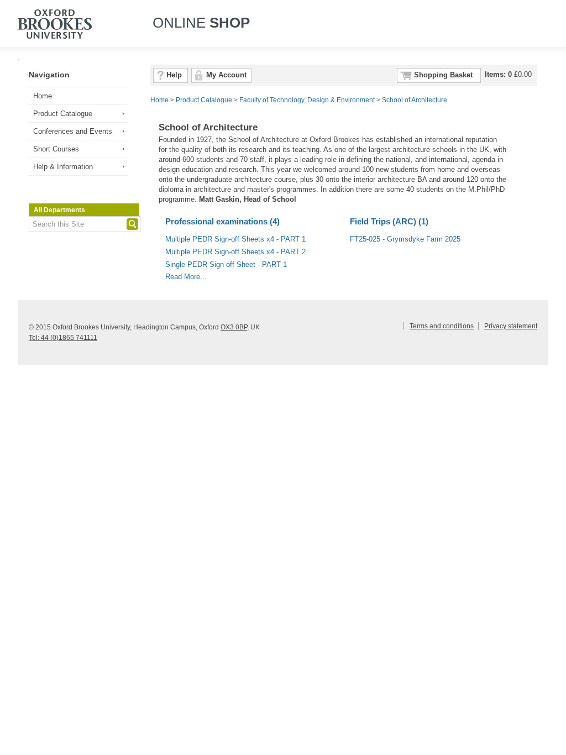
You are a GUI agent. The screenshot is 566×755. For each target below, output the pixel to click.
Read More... (186, 277)
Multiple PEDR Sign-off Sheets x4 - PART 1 (235, 239)
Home (42, 96)
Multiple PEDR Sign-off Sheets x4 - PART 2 (235, 252)
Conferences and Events (72, 131)
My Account (226, 75)
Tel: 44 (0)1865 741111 (63, 338)
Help (174, 75)
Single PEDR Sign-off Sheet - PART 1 (226, 265)
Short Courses (56, 149)
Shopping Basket (443, 75)
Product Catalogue (62, 113)
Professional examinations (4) (222, 221)
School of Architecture (414, 100)
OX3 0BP (234, 327)
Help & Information (63, 166)
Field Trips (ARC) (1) (389, 221)
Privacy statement (510, 326)
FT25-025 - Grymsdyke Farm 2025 (405, 239)
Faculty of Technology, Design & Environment (307, 100)
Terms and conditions (442, 326)
